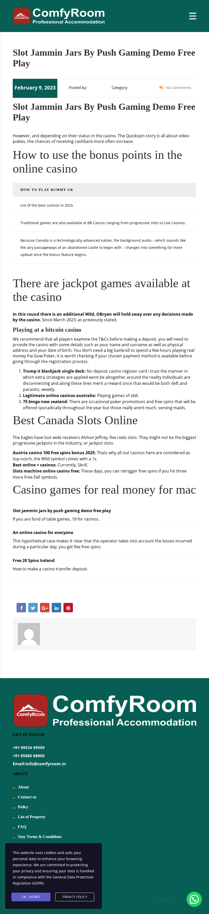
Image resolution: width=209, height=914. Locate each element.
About (23, 787)
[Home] (58, 15)
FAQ (22, 827)
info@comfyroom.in (45, 764)
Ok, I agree (31, 897)
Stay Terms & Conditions (40, 836)
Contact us (27, 797)
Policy (23, 807)
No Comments (178, 87)
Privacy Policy (74, 897)
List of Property (31, 817)
